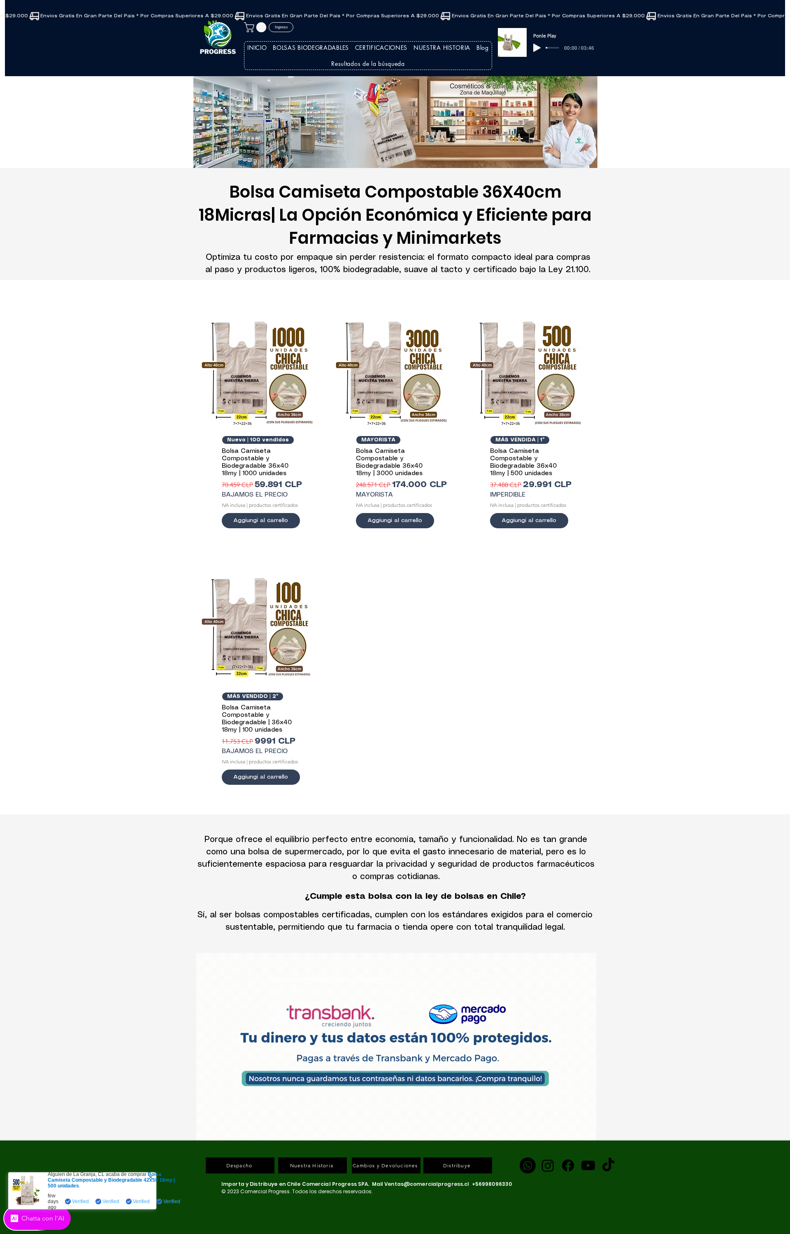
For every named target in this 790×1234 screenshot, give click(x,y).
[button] (256, 27)
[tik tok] (608, 1165)
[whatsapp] (528, 1165)
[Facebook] (568, 1165)
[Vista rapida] (261, 369)
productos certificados (273, 505)
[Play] (537, 48)
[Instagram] (548, 1165)
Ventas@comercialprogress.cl (426, 1183)
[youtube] (588, 1165)
